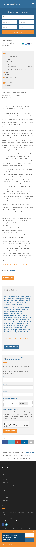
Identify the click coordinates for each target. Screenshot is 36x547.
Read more (6, 539)
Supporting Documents (10, 398)
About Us (4, 479)
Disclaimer (5, 497)
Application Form (8, 277)
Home (3, 474)
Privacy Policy (6, 500)
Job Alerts (5, 482)
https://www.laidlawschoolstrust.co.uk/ (16, 338)
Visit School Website (11, 346)
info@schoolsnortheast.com (11, 521)
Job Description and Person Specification (14, 264)
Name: (5, 377)
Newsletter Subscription (10, 409)
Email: (5, 384)
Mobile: (5, 391)
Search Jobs (5, 477)
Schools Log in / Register (9, 485)
